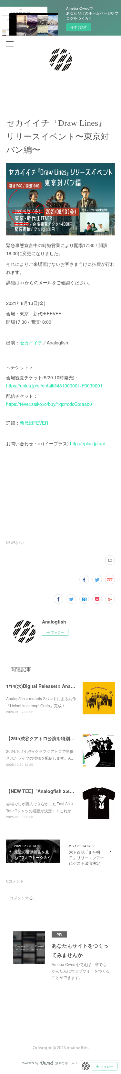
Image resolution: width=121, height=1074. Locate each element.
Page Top (60, 1021)
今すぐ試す (79, 27)
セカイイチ (31, 342)
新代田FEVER (34, 422)
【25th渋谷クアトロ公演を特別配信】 (45, 738)
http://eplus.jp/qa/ (87, 443)
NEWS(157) (15, 542)
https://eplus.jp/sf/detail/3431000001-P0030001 (54, 385)
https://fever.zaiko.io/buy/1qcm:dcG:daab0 (49, 404)
